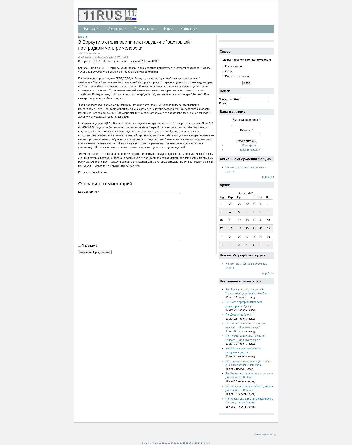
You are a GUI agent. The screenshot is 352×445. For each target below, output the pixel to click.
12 (166, 443)
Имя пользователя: (246, 119)
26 (208, 443)
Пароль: (246, 130)
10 (160, 443)
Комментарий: (88, 191)
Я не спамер (89, 245)
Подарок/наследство (237, 76)
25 (205, 443)
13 (169, 443)
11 (163, 443)
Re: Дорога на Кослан (239, 314)
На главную (92, 28)
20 (190, 443)
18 (184, 443)
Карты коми (189, 28)
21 (193, 443)
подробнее (267, 176)
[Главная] (109, 16)
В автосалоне (233, 66)
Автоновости (117, 28)
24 (202, 443)
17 (181, 443)
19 (187, 443)
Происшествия (144, 28)
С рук (228, 71)
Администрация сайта (265, 435)
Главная (83, 36)
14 (172, 443)
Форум (168, 28)
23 (199, 443)
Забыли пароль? (249, 149)
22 (196, 443)
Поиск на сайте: (229, 99)
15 (175, 443)
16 (178, 443)
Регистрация (249, 145)
